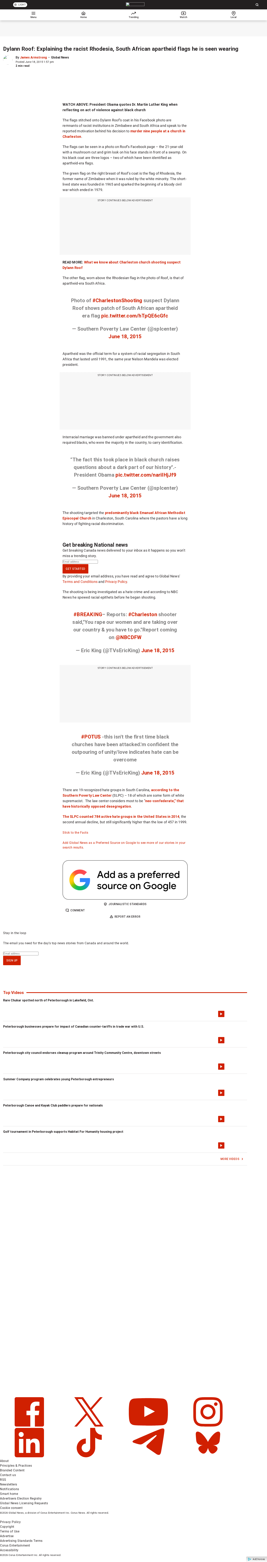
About (4, 1461)
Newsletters (8, 1484)
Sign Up (12, 960)
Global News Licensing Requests (24, 1503)
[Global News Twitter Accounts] (89, 1425)
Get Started (75, 568)
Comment (77, 910)
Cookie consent (11, 1508)
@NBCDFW (129, 637)
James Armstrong (33, 57)
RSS (3, 1480)
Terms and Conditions (80, 582)
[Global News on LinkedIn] (30, 1456)
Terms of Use (9, 1531)
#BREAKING (87, 614)
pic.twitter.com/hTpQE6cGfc (134, 316)
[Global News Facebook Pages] (30, 1425)
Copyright (7, 1527)
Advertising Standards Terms (21, 1541)
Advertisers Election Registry (21, 1498)
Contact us (8, 1475)
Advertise (7, 1536)
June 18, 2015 (125, 336)
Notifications (9, 1489)
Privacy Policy (116, 582)
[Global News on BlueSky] (208, 1456)
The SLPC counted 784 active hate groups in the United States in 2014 (121, 816)
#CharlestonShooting (117, 300)
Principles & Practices (16, 1465)
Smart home (9, 1494)
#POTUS (91, 737)
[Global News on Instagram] (208, 1425)
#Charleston (142, 614)
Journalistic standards (127, 904)
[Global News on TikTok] (89, 1456)
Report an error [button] (128, 916)
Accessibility (9, 1550)
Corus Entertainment (15, 1545)
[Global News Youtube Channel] (149, 1425)
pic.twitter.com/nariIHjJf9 (146, 475)
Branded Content (12, 1470)
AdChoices (259, 1559)
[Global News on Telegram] (149, 1456)
